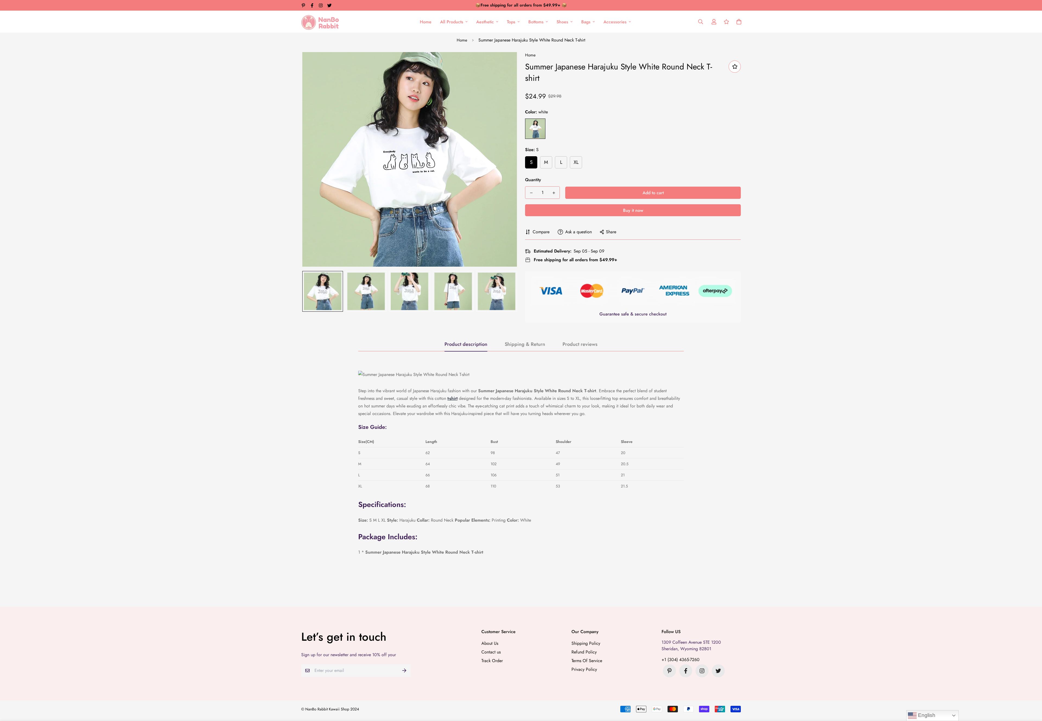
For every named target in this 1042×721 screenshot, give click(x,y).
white (535, 129)
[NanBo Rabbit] (321, 22)
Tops (511, 22)
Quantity (533, 180)
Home (425, 22)
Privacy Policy (584, 669)
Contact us (491, 652)
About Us (489, 643)
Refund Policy (584, 652)
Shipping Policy (585, 643)
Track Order (492, 661)
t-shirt (452, 398)
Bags (585, 22)
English (926, 715)
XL (576, 162)
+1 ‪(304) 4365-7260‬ (681, 659)
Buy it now (633, 210)
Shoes (562, 22)
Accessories (615, 22)
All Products (451, 22)
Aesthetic (485, 22)
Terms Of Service (586, 661)
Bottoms (536, 22)
